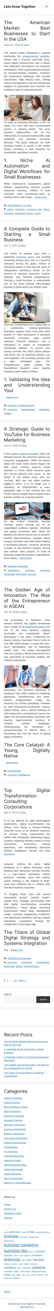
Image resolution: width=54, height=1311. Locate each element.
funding (14, 1264)
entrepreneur (28, 409)
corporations (42, 962)
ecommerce (36, 1255)
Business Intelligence (15, 1129)
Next (22, 980)
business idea (33, 1237)
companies (40, 1251)
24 (15, 980)
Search (7, 994)
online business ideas (39, 1271)
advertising (13, 570)
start (28, 1275)
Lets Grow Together (20, 7)
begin (10, 209)
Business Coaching (14, 1116)
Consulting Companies (19, 958)
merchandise (8, 1271)
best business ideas (42, 1232)
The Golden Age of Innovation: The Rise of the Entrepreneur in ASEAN (27, 598)
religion (8, 413)
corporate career (25, 257)
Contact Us (10, 1209)
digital (19, 966)
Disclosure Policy (13, 1213)
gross (20, 1264)
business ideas (9, 1241)
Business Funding (13, 1120)
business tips (34, 209)
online (16, 1271)
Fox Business (11, 1151)
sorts (23, 1275)
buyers (31, 1251)
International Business (15, 1165)
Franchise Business (14, 1156)
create (21, 1255)
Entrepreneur (14, 771)
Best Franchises (12, 1111)
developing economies (33, 626)
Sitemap (8, 1218)
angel (24, 1232)
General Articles (12, 1160)
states (30, 213)
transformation (31, 966)
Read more (41, 197)
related (7, 1274)
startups (40, 1275)
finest (46, 209)
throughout (7, 1278)
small (19, 1274)
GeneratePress (27, 1307)
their (46, 1275)
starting (33, 1275)
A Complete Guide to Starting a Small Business (27, 234)
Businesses (24, 1237)
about (6, 1232)
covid (15, 1255)
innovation (34, 1264)
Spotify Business (12, 1174)
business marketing (21, 1245)
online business (25, 1271)
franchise (9, 213)
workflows (9, 854)
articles (30, 1231)
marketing (20, 213)
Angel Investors (12, 1102)
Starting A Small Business (21, 405)
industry (26, 1264)
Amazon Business (13, 1098)
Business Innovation (14, 1125)
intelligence (24, 775)
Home (7, 1204)
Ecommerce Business (15, 1142)
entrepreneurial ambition (35, 56)
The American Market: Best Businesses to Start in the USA (27, 31)
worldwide (16, 1278)
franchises (7, 1264)
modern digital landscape (24, 453)
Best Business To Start (19, 205)
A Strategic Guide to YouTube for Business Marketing (27, 434)
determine (9, 966)
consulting (26, 962)
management (26, 1268)
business (20, 209)
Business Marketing (17, 566)
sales (13, 1275)
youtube (32, 574)
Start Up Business (13, 1178)
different (27, 1255)
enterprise (12, 1259)
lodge (19, 1268)
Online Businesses (13, 1169)
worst (37, 213)
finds (23, 1260)
